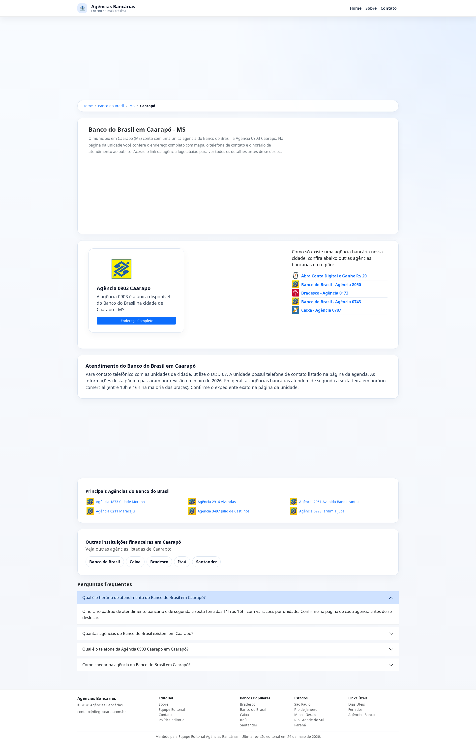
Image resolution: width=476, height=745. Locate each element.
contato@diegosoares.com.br (101, 711)
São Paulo (302, 704)
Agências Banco (361, 714)
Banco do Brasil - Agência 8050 (331, 284)
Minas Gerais (305, 714)
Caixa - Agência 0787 (321, 310)
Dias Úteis (356, 704)
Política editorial (172, 719)
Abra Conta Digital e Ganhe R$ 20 (334, 276)
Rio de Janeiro (305, 709)
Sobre (371, 8)
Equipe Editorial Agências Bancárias (208, 736)
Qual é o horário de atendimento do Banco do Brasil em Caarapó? (144, 597)
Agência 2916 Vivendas (217, 501)
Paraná (300, 725)
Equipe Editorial (172, 709)
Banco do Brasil (104, 562)
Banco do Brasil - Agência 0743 (331, 301)
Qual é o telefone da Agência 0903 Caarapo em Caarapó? (135, 649)
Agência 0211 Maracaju (115, 511)
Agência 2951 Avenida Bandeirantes (329, 501)
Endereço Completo (137, 320)
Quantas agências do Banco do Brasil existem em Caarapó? (137, 633)
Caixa (135, 562)
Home (355, 8)
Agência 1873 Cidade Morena (120, 501)
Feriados (355, 709)
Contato (389, 8)
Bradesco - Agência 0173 (324, 293)
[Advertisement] (238, 63)
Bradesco (159, 562)
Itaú (182, 562)
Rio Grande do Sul (309, 719)
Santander (206, 562)
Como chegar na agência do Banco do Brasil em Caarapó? (136, 664)
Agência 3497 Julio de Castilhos (223, 511)
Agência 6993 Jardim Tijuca (321, 511)
